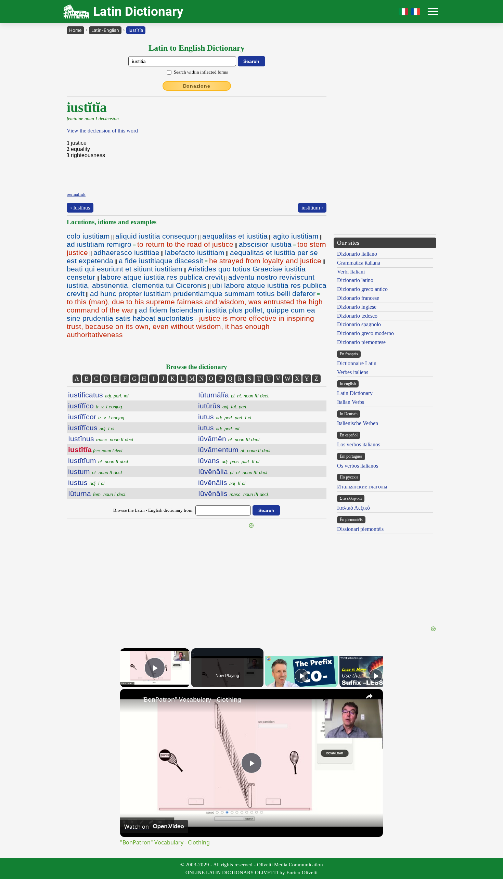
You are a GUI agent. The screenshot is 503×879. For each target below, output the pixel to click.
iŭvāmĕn (229, 439)
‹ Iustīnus (80, 208)
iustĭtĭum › (312, 208)
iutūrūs (223, 406)
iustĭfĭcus (92, 428)
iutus (225, 417)
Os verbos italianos (357, 466)
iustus (87, 482)
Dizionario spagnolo (359, 324)
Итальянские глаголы (362, 486)
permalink (76, 194)
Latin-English (105, 30)
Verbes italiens (352, 372)
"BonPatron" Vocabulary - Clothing (191, 699)
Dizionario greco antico (362, 289)
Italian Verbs (350, 402)
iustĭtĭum (98, 460)
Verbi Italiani (351, 272)
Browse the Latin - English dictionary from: (153, 510)
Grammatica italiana (358, 263)
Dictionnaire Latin (356, 363)
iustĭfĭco (95, 406)
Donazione (196, 86)
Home (75, 30)
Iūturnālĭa (234, 395)
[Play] (301, 676)
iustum (95, 471)
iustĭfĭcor (97, 417)
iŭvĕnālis (222, 482)
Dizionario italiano (357, 254)
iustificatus (99, 395)
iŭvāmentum (235, 450)
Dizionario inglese (356, 307)
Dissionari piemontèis (360, 529)
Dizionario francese (358, 298)
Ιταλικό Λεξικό (353, 508)
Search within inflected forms (201, 72)
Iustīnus (101, 439)
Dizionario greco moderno (365, 333)
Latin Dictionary (355, 393)
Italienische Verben (357, 423)
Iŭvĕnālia (233, 471)
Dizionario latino (355, 280)
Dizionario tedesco (357, 316)
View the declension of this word (102, 130)
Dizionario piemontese (361, 342)
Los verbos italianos (358, 444)
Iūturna (97, 493)
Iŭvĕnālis (233, 493)
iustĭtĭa (136, 30)
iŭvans (229, 460)
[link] (131, 700)
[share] (369, 696)
